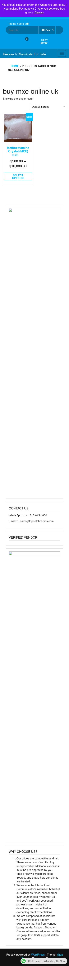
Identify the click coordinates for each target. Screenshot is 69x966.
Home (15, 66)
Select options (18, 176)
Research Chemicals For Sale (24, 54)
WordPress (38, 954)
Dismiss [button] (39, 12)
